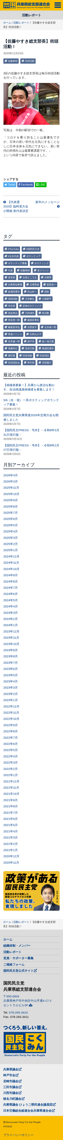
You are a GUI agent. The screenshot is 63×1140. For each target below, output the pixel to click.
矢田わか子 (35, 334)
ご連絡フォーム (14, 964)
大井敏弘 (29, 298)
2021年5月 (10, 825)
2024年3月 (10, 612)
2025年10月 (11, 494)
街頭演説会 (14, 362)
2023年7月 (10, 662)
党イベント (43, 270)
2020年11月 (11, 862)
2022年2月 (10, 769)
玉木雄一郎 (50, 327)
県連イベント (15, 334)
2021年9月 (10, 800)
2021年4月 (10, 831)
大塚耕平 (46, 298)
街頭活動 (29, 61)
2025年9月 (10, 500)
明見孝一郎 (14, 320)
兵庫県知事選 (15, 284)
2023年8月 (10, 656)
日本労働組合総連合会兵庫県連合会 (27, 1110)
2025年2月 (10, 544)
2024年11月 (11, 562)
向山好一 (32, 291)
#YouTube (13, 249)
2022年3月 (10, 762)
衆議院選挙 (48, 348)
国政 (46, 291)
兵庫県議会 (10, 1069)
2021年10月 (11, 793)
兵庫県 (47, 277)
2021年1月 (10, 850)
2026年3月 (10, 481)
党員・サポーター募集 (18, 958)
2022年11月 (11, 712)
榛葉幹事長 (33, 320)
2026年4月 (10, 475)
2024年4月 (10, 606)
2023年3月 (10, 687)
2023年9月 (10, 650)
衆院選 (11, 355)
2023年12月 (11, 631)
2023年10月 (11, 644)
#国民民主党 (32, 249)
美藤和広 (12, 348)
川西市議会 (10, 1093)
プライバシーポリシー (18, 1135)
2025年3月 (10, 537)
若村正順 (29, 348)
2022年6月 (10, 744)
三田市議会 (10, 1087)
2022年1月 (10, 775)
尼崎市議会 (10, 1081)
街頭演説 (44, 355)
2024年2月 (10, 619)
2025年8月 (10, 506)
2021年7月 (10, 812)
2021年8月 (10, 806)
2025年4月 (10, 531)
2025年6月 (10, 519)
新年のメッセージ (47, 202)
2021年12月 (11, 781)
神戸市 (30, 341)
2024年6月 (10, 594)
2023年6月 (10, 669)
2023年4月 (10, 681)
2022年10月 (11, 718)
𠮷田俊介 (46, 362)
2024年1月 (10, 625)
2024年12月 (11, 556)
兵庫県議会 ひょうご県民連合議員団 (27, 1104)
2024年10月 (11, 569)
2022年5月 (10, 750)
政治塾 (45, 313)
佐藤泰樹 (12, 61)
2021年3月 (10, 837)
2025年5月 (10, 525)
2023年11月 (11, 637)
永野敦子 (32, 327)
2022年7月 (10, 737)
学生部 (11, 305)
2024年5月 (10, 600)
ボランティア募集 (17, 263)
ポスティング (41, 263)
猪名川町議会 (12, 1098)
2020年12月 (11, 856)
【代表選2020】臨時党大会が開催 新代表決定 (15, 206)
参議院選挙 (14, 291)
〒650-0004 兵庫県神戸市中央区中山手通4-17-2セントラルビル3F (27, 1001)
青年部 (30, 362)
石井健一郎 (14, 341)
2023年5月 (10, 675)
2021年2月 (10, 844)
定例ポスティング (32, 305)
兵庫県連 (34, 284)
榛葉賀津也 (14, 327)
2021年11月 (11, 787)
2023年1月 (10, 700)
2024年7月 (10, 587)
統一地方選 (48, 341)
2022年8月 (10, 731)
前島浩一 (51, 284)
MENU (58, 4)
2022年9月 (10, 725)
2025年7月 (10, 512)
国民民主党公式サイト (18, 970)
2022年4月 (10, 756)
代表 (10, 270)
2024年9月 (10, 575)
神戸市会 (9, 1075)
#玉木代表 (13, 256)
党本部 (11, 277)
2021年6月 (10, 819)
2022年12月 (11, 706)
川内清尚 (29, 313)
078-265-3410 (18, 1012)
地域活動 (12, 298)
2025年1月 (10, 550)
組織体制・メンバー (17, 945)
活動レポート (21, 22)
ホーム (7, 22)
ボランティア (33, 256)
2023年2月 (10, 694)
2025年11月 (11, 487)
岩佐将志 (12, 313)
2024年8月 (10, 581)
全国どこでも (30, 277)
